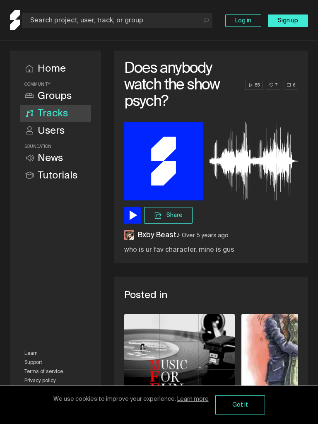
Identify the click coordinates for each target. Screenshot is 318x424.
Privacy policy (40, 380)
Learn (31, 353)
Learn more (193, 399)
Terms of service (43, 371)
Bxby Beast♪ (158, 235)
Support (33, 362)
